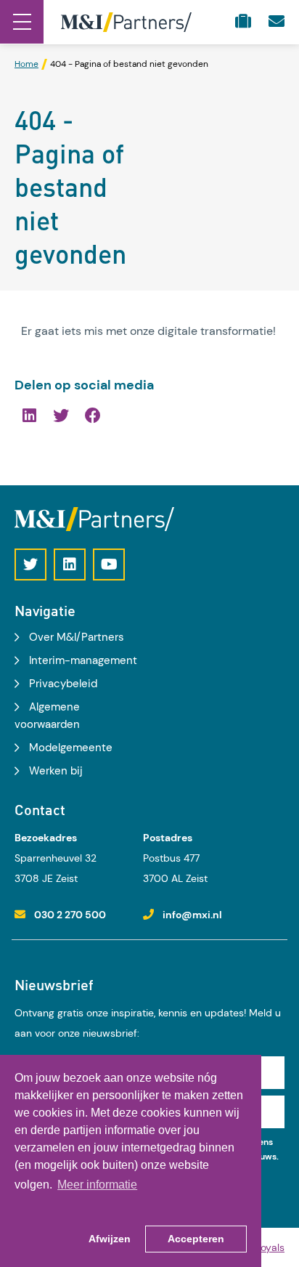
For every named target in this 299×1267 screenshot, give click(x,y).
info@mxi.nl (192, 914)
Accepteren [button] (196, 1238)
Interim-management (83, 660)
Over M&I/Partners (76, 637)
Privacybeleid (63, 683)
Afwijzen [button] (110, 1238)
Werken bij (56, 771)
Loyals (269, 1247)
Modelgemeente (70, 747)
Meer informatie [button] (97, 1184)
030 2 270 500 (70, 914)
